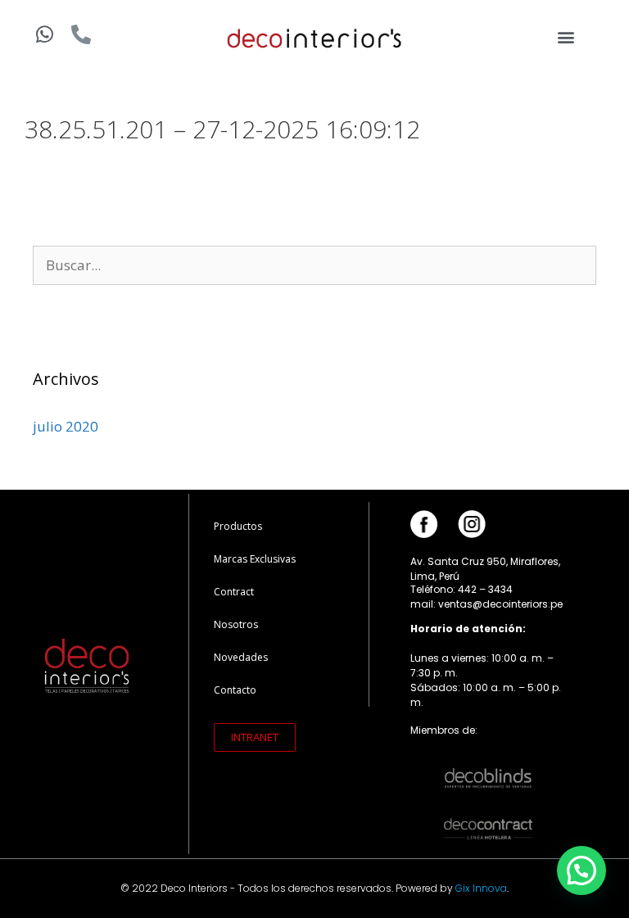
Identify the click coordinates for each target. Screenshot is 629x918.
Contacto (235, 690)
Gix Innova (481, 888)
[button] (566, 37)
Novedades (241, 657)
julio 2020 (65, 426)
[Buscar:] (314, 265)
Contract (234, 592)
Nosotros (236, 624)
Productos (238, 526)
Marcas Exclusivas (255, 559)
